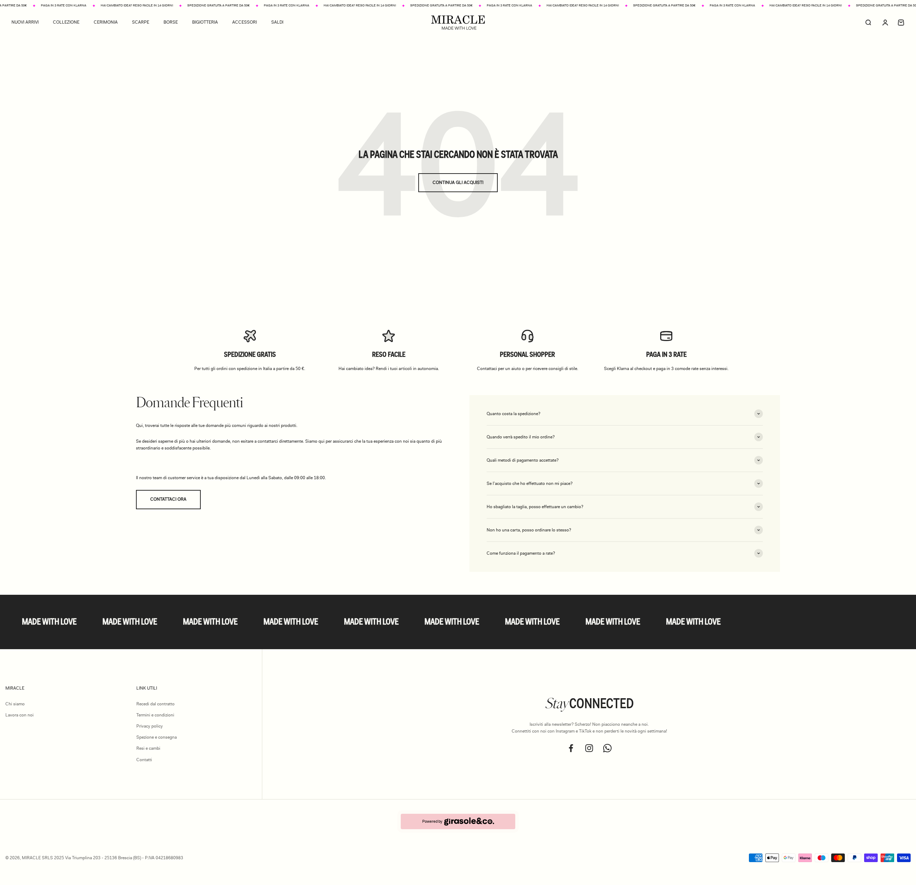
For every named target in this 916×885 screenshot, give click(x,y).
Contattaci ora (168, 499)
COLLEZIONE (66, 22)
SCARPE (140, 22)
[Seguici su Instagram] (589, 748)
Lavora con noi (19, 715)
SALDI (277, 22)
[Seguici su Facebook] (571, 748)
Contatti (144, 760)
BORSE (171, 22)
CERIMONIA (106, 22)
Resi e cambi (148, 748)
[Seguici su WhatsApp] (607, 748)
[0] (901, 22)
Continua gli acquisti (458, 182)
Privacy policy (149, 726)
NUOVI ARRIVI (25, 22)
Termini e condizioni (155, 715)
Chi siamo (15, 704)
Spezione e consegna (156, 737)
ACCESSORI (244, 22)
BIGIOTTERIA (205, 22)
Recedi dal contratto (155, 704)
